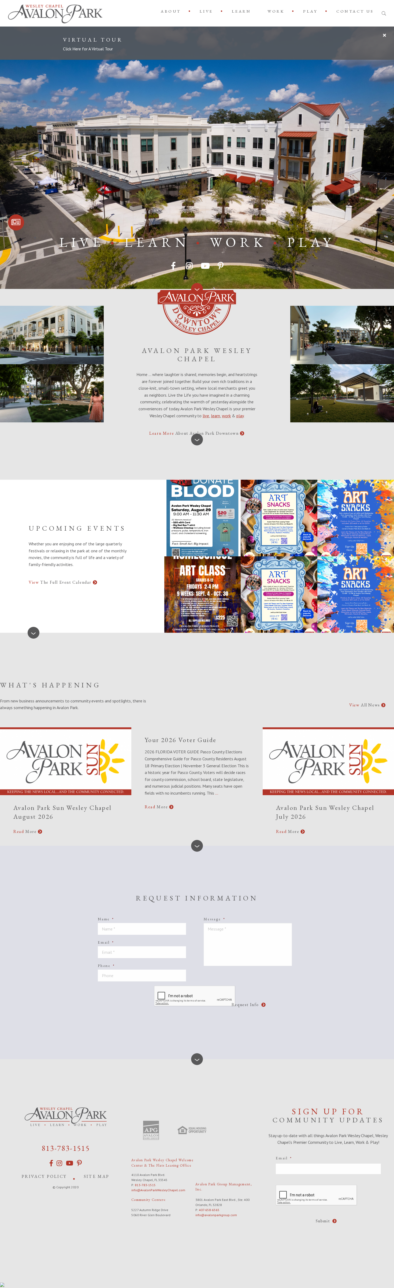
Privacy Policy (44, 1176)
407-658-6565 (209, 1210)
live (206, 415)
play (240, 415)
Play (310, 11)
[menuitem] (172, 11)
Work (275, 11)
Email (106, 942)
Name (106, 919)
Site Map (97, 1176)
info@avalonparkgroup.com (216, 1215)
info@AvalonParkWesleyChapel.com (158, 1190)
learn (215, 415)
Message (214, 919)
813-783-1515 (66, 1148)
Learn (241, 11)
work (226, 415)
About (171, 11)
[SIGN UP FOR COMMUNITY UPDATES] (16, 222)
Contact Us (355, 11)
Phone (106, 965)
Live (206, 11)
